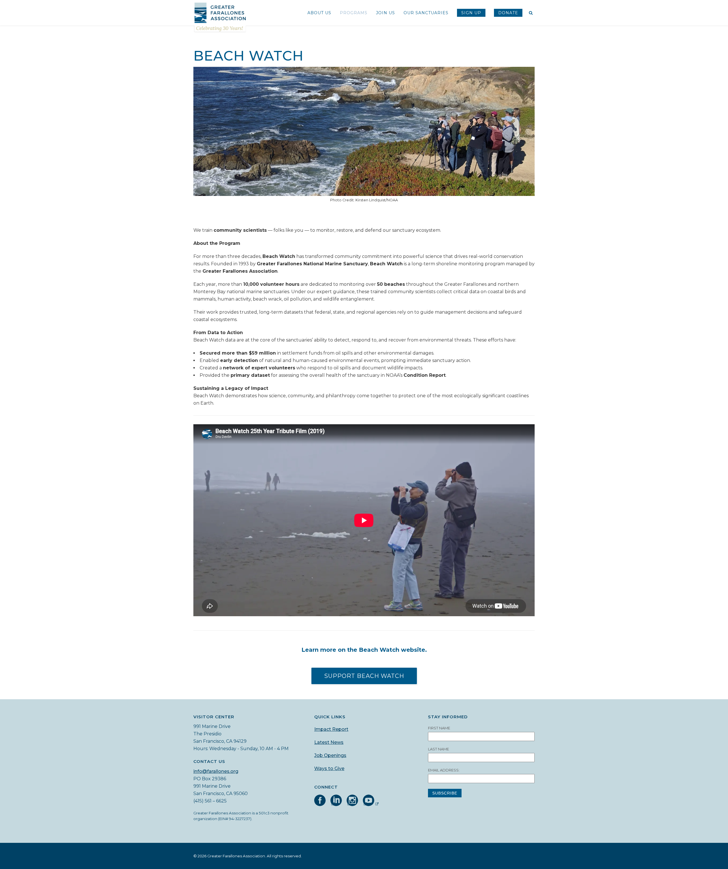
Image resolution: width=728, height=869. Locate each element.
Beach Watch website (392, 649)
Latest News (329, 742)
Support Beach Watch (364, 676)
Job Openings (330, 755)
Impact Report (331, 729)
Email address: (444, 770)
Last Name (438, 749)
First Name (439, 728)
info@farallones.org (215, 771)
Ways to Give (329, 768)
